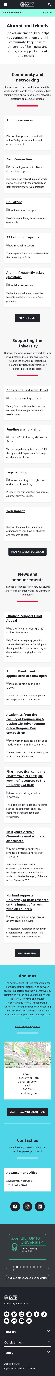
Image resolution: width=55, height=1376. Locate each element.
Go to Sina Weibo (14, 1321)
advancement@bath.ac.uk (19, 1180)
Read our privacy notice (27, 1026)
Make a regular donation (27, 551)
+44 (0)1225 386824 (16, 1184)
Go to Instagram (27, 1206)
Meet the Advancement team (28, 1111)
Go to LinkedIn (40, 1206)
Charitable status (12, 1363)
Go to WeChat (6, 1321)
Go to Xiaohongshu (29, 1321)
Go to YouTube (21, 1321)
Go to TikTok (44, 1314)
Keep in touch (27, 317)
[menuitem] (27, 1331)
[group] (27, 1247)
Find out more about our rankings (27, 1278)
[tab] (14, 1267)
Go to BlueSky (14, 1314)
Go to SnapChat (36, 1314)
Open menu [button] (5, 4)
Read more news (27, 953)
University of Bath (27, 4)
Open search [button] (49, 4)
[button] (6, 1268)
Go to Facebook (15, 1206)
